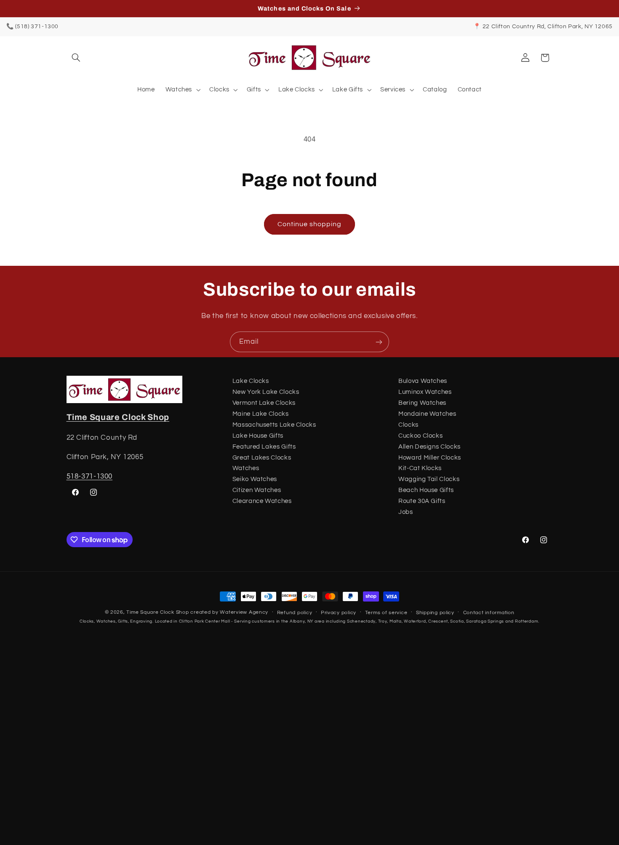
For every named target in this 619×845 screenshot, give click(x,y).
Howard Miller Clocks (429, 458)
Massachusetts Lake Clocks (274, 425)
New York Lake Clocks (265, 392)
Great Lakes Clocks (261, 458)
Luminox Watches (424, 392)
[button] (76, 57)
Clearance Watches (262, 501)
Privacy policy (338, 612)
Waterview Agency (244, 612)
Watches (245, 468)
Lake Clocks (250, 381)
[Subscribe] (379, 342)
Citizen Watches (256, 490)
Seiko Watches (254, 479)
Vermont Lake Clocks (264, 403)
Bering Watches (422, 403)
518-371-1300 (90, 476)
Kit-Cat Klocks (420, 468)
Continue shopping (309, 224)
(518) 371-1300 (37, 26)
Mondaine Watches (427, 414)
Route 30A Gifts (421, 501)
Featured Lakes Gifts (264, 447)
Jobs (405, 512)
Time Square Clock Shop (118, 417)
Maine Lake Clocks (260, 414)
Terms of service (386, 612)
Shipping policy (435, 612)
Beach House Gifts (426, 490)
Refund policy (294, 612)
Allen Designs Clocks (429, 447)
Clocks (408, 425)
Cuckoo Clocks (420, 436)
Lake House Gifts (257, 436)
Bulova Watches (422, 381)
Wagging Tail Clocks (428, 479)
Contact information (489, 612)
